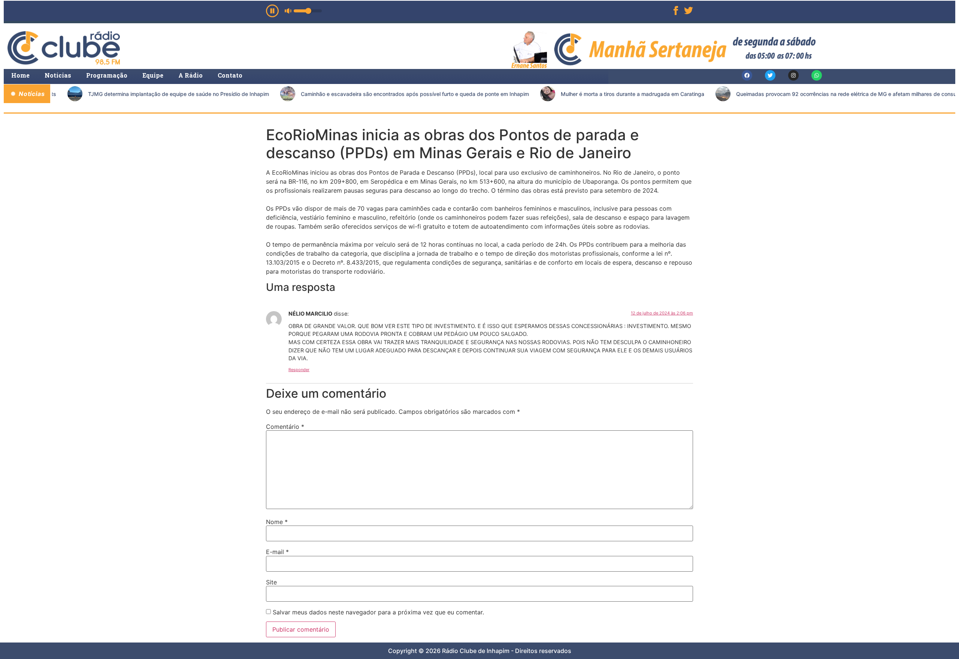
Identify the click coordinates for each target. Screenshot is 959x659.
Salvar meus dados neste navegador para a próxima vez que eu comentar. (378, 612)
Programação (106, 75)
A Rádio (190, 75)
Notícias (58, 75)
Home (20, 75)
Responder (298, 369)
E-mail (277, 552)
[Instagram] (793, 75)
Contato (230, 75)
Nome (277, 522)
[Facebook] (747, 75)
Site (271, 582)
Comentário (285, 427)
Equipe (152, 75)
